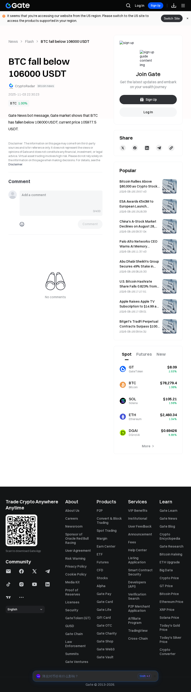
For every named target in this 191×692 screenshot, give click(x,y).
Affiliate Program (134, 620)
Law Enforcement (75, 644)
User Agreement (78, 550)
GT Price (166, 586)
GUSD (69, 626)
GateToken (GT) (77, 618)
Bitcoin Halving (171, 554)
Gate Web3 (105, 649)
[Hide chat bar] (154, 676)
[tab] (126, 354)
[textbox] (61, 200)
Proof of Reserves (72, 592)
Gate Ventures (76, 662)
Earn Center (106, 546)
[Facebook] (135, 148)
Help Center (137, 550)
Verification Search (137, 596)
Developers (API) (137, 584)
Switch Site (172, 18)
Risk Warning (75, 558)
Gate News (168, 518)
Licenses (72, 602)
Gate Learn (168, 510)
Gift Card (104, 617)
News (13, 41)
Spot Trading (106, 530)
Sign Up (155, 5)
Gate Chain (74, 634)
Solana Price (169, 617)
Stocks (102, 578)
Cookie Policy (75, 574)
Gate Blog (167, 526)
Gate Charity (107, 633)
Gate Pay (104, 594)
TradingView (138, 630)
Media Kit (72, 582)
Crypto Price (169, 578)
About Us (72, 510)
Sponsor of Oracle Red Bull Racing (77, 538)
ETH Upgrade (170, 562)
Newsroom (73, 526)
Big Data (166, 570)
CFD (100, 570)
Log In (139, 5)
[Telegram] (159, 148)
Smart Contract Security (140, 572)
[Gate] (18, 5)
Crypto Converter (167, 652)
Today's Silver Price (170, 639)
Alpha (101, 586)
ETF (100, 554)
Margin (102, 538)
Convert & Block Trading (109, 520)
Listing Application (137, 560)
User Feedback (140, 526)
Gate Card (105, 602)
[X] (122, 148)
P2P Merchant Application (139, 608)
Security (71, 610)
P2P (100, 510)
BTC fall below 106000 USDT (65, 41)
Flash (29, 41)
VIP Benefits (137, 510)
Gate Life (104, 610)
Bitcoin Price (169, 594)
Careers (71, 518)
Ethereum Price (171, 602)
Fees (132, 542)
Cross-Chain (138, 638)
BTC (13, 103)
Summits (72, 654)
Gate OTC (104, 625)
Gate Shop (105, 641)
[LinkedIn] (147, 148)
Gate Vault (105, 657)
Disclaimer (15, 164)
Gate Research (171, 546)
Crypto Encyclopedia (170, 536)
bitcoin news (46, 86)
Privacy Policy (76, 566)
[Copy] (171, 148)
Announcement (140, 534)
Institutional (137, 518)
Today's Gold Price (170, 627)
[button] (95, 676)
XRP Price (167, 610)
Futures (103, 562)
